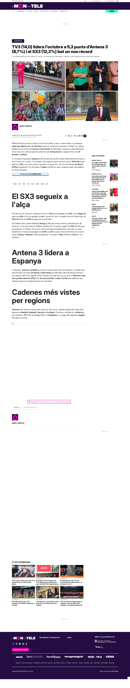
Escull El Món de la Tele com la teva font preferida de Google (50, 402)
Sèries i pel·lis (97, 160)
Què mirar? (54, 11)
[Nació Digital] (29, 6)
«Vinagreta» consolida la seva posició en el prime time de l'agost (47, 603)
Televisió (30, 11)
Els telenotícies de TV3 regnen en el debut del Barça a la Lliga (23, 603)
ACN (93, 227)
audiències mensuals (30, 407)
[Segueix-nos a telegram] (23, 645)
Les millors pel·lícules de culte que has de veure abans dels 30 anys (99, 165)
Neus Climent (95, 200)
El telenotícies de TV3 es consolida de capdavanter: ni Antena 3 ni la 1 (71, 582)
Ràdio (36, 11)
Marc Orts (94, 212)
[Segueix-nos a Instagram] (19, 645)
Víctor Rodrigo (96, 170)
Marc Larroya (26, 126)
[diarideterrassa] (53, 657)
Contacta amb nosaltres (20, 650)
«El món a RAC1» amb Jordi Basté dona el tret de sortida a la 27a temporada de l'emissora (100, 222)
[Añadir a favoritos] (85, 136)
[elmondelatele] (94, 657)
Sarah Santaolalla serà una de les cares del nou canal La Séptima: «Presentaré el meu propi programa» (100, 195)
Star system (44, 11)
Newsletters (96, 1)
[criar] (110, 657)
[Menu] (13, 11)
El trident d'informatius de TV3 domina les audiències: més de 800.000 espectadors (47, 582)
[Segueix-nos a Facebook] (13, 645)
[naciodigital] (19, 657)
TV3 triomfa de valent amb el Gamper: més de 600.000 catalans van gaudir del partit (71, 603)
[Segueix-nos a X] (16, 645)
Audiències (21, 11)
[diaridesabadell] (35, 657)
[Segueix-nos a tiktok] (26, 645)
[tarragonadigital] (73, 657)
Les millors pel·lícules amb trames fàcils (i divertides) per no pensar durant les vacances (99, 179)
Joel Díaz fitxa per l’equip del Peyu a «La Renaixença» (99, 208)
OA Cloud (115, 671)
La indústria (64, 11)
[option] (65, 91)
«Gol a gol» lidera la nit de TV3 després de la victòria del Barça (23, 582)
